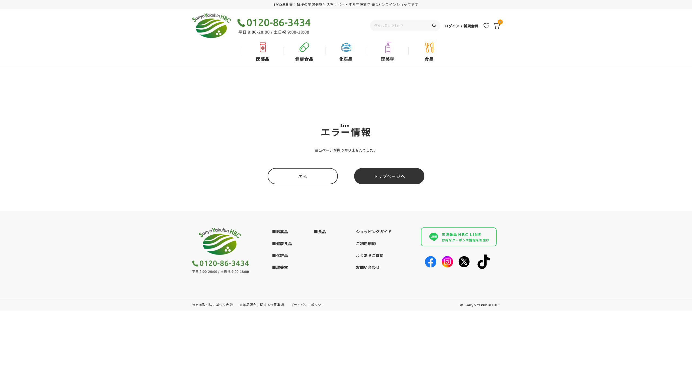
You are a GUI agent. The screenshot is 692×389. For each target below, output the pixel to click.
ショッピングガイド (374, 231)
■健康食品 (282, 243)
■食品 (320, 231)
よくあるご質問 (370, 255)
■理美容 (280, 267)
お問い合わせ (368, 267)
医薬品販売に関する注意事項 (261, 304)
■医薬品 (280, 231)
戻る (302, 176)
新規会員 (471, 25)
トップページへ (389, 176)
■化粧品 (280, 255)
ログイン (452, 25)
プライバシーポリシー (307, 304)
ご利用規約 (366, 243)
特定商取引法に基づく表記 (212, 304)
